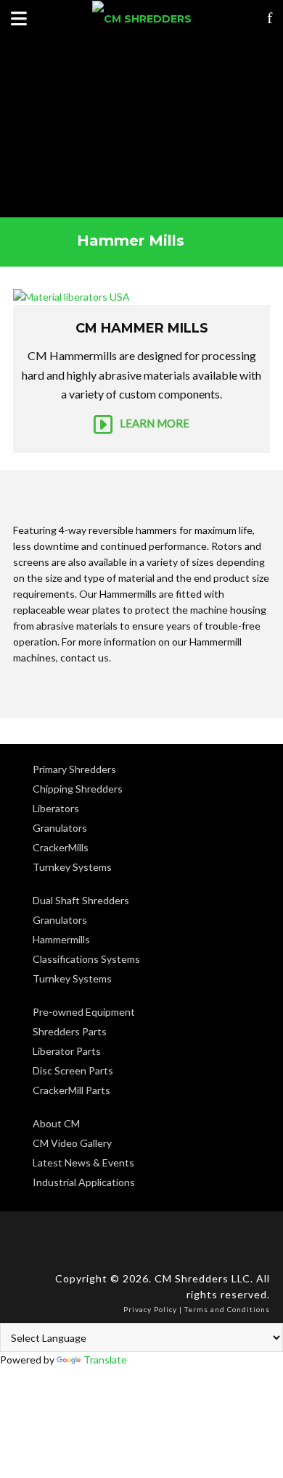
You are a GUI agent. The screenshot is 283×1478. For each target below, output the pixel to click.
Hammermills (61, 939)
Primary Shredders (74, 769)
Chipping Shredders (78, 788)
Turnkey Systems (72, 867)
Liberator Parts (67, 1051)
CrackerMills (61, 847)
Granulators (60, 828)
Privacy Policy (150, 1309)
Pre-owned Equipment (84, 1012)
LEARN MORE (154, 422)
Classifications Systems (86, 959)
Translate (105, 1359)
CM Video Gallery (72, 1143)
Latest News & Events (83, 1162)
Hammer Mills (130, 240)
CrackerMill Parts (71, 1090)
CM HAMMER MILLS (141, 328)
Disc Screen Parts (73, 1070)
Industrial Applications (84, 1182)
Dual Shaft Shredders (81, 900)
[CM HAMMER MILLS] (141, 296)
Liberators (56, 808)
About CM (56, 1123)
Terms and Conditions (227, 1309)
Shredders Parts (70, 1031)
